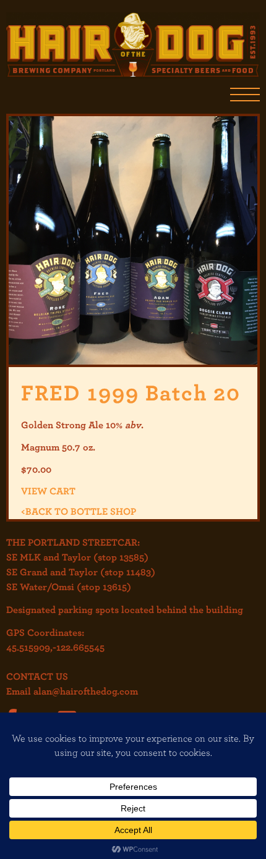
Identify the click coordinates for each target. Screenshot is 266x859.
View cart (48, 490)
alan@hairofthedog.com (85, 690)
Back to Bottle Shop (78, 511)
